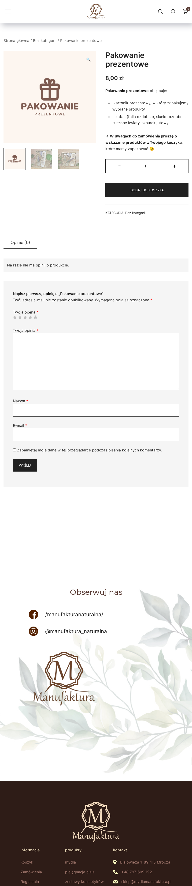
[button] (88, 59)
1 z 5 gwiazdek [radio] (15, 317)
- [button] (119, 166)
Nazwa (20, 401)
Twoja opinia (25, 330)
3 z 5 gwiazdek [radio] (25, 317)
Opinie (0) (20, 242)
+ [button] (174, 166)
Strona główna (16, 40)
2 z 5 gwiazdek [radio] (20, 317)
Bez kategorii (44, 40)
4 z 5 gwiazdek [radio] (30, 317)
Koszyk (27, 862)
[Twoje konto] (172, 12)
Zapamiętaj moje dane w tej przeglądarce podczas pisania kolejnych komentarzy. (89, 450)
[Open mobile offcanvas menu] (7, 11)
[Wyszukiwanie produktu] (159, 11)
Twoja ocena (25, 312)
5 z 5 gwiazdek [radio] (35, 317)
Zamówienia (31, 872)
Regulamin (30, 881)
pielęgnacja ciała (80, 872)
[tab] (20, 243)
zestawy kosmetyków (84, 881)
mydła (70, 862)
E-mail (20, 425)
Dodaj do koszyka (147, 190)
